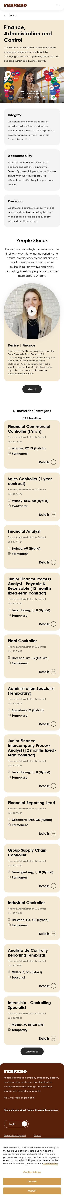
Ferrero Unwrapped (15, 1135)
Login (12, 1124)
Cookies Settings (32, 1172)
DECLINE (32, 1181)
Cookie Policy (50, 1163)
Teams (13, 15)
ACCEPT (32, 1190)
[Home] (15, 5)
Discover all (32, 1051)
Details (44, 462)
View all (32, 389)
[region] (32, 1167)
